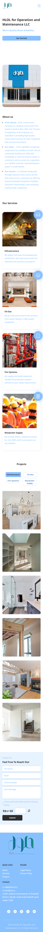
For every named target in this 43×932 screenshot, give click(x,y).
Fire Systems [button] (13, 480)
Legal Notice (25, 870)
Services (5, 873)
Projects (5, 876)
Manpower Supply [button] (29, 481)
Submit (12, 818)
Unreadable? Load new (29, 811)
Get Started (21, 38)
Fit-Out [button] (30, 474)
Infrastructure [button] (13, 474)
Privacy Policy (26, 873)
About (5, 870)
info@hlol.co (9, 890)
